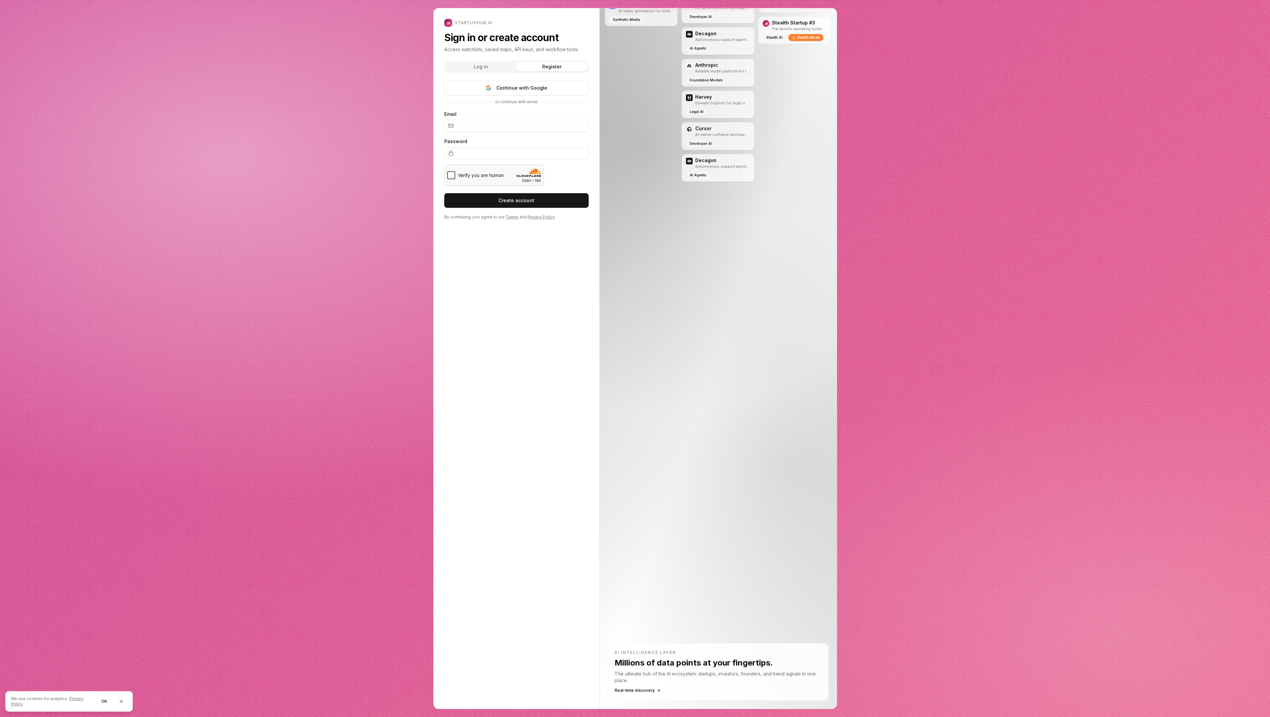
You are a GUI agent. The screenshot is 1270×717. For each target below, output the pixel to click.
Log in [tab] (481, 66)
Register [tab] (551, 66)
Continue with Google (521, 88)
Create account (516, 200)
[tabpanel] (516, 159)
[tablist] (516, 67)
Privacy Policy (541, 216)
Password (455, 141)
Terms (512, 216)
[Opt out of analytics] (121, 701)
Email (450, 114)
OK (104, 701)
